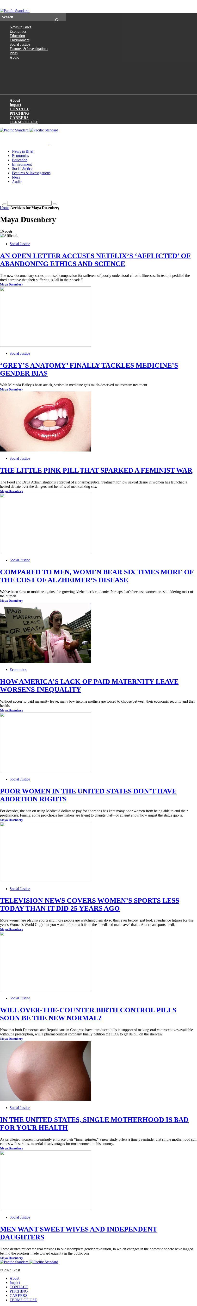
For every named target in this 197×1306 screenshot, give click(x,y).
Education (17, 36)
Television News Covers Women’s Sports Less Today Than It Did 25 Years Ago (89, 904)
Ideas (14, 53)
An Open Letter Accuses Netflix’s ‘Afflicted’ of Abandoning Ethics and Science (95, 259)
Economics (18, 31)
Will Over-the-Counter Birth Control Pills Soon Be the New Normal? (88, 1014)
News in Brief (20, 27)
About (15, 100)
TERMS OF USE (24, 122)
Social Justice (20, 44)
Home (4, 208)
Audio (14, 57)
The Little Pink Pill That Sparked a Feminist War (96, 470)
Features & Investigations (29, 49)
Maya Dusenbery (11, 284)
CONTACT (19, 109)
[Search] (56, 17)
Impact (15, 105)
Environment (19, 40)
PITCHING (19, 113)
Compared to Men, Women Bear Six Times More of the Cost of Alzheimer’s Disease (97, 576)
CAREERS (19, 118)
